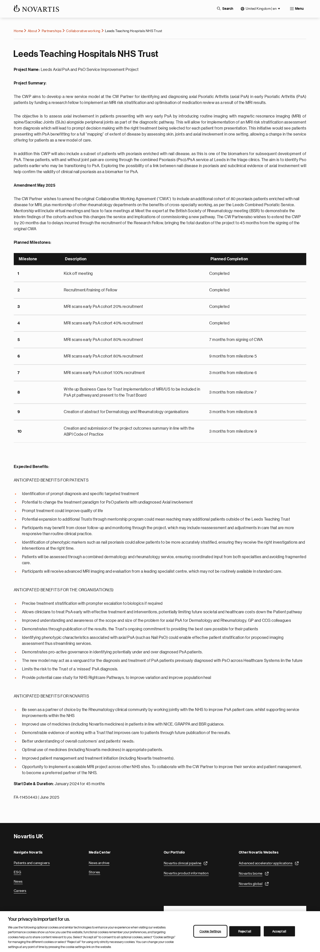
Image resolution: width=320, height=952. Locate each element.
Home (18, 31)
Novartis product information (186, 873)
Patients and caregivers (32, 863)
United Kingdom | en (261, 8)
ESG (17, 872)
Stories (94, 872)
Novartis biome (250, 873)
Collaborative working (83, 31)
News (18, 881)
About (32, 31)
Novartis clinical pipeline (182, 863)
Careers (20, 890)
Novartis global (250, 883)
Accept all (279, 931)
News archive (99, 863)
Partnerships (52, 31)
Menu (299, 9)
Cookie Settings (210, 931)
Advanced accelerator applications (265, 863)
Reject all (244, 931)
